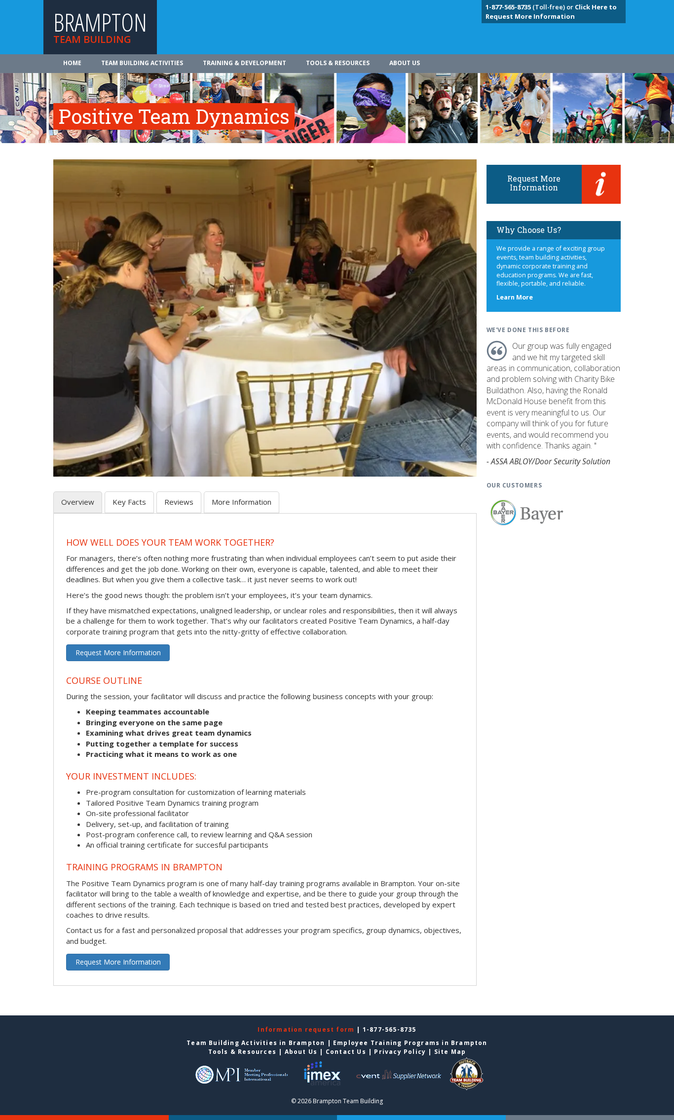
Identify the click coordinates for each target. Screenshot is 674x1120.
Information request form (307, 1029)
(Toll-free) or (530, 6)
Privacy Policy (400, 1051)
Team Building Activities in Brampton (256, 1043)
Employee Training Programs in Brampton (410, 1043)
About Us (404, 63)
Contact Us (346, 1051)
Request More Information (118, 652)
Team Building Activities (142, 63)
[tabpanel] (265, 755)
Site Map (450, 1051)
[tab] (77, 502)
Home (72, 63)
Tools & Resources (338, 63)
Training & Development (244, 63)
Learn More (514, 297)
